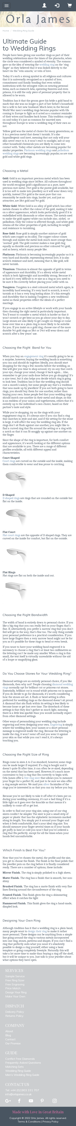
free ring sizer (32, 778)
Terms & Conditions (29, 1121)
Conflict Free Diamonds (20, 1058)
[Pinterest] (42, 1101)
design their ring (37, 931)
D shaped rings (11, 498)
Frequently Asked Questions (23, 1062)
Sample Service (15, 976)
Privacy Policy (50, 1121)
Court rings (9, 461)
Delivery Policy (14, 1011)
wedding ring (46, 64)
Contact (10, 1039)
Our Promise (13, 1043)
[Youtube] (31, 1101)
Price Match (13, 988)
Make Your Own (15, 996)
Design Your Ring (16, 992)
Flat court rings (11, 535)
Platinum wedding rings (38, 150)
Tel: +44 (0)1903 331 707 (22, 1090)
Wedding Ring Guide (23, 30)
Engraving (56, 724)
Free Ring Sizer (14, 980)
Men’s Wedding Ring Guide (22, 1075)
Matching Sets (14, 1066)
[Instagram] (54, 1101)
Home (6, 30)
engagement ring (33, 356)
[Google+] (8, 1101)
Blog (8, 1035)
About (9, 1031)
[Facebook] (19, 1101)
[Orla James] (38, 19)
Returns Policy (14, 1016)
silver (46, 784)
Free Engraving (14, 984)
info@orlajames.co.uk (18, 1094)
